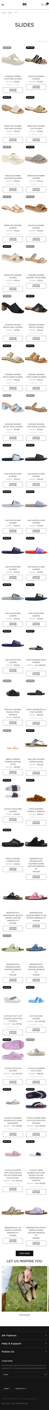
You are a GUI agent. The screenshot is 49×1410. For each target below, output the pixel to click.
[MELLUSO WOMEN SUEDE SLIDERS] (36, 742)
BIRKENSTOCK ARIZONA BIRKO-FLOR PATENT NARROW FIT (36, 915)
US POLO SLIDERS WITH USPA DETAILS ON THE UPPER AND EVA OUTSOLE (13, 1174)
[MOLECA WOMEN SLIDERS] (36, 59)
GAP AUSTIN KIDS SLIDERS (36, 614)
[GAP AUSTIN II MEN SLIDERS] (13, 457)
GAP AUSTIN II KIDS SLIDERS (36, 521)
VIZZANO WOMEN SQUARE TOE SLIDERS (36, 276)
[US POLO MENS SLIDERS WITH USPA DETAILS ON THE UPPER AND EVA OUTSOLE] (36, 1153)
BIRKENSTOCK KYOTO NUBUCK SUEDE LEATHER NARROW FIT (36, 1231)
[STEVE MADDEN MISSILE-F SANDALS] (36, 792)
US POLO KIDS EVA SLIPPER (13, 1069)
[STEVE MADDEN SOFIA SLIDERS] (36, 643)
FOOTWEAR (24, 1315)
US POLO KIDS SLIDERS (36, 1017)
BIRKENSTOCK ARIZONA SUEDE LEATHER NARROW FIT (12, 968)
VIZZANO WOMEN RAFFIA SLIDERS (36, 326)
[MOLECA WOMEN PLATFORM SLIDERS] (13, 159)
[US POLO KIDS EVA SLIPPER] (13, 1051)
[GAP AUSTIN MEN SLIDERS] (13, 503)
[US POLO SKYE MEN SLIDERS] (13, 792)
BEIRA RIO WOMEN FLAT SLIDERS (36, 127)
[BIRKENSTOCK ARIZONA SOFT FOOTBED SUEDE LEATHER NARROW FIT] (36, 842)
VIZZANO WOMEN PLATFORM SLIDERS (13, 77)
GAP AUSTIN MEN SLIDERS (13, 521)
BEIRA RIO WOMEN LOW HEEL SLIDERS (13, 127)
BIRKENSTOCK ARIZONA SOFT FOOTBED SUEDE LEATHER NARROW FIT (36, 863)
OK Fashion (9, 1335)
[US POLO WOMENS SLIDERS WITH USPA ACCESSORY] (13, 1101)
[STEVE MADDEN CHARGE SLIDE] (13, 842)
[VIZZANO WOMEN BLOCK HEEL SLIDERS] (13, 308)
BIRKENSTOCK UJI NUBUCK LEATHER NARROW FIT (13, 1230)
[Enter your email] (45, 1374)
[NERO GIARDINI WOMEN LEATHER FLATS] (13, 742)
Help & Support (11, 1343)
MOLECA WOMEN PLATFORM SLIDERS (13, 177)
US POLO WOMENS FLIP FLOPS (36, 1069)
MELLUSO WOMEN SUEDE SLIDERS (36, 760)
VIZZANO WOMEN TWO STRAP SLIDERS (36, 425)
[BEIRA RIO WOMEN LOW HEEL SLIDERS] (13, 109)
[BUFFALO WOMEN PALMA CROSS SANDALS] (13, 693)
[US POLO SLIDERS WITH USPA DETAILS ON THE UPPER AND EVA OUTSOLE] (13, 1153)
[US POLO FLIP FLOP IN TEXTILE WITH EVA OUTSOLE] (13, 999)
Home (4, 12)
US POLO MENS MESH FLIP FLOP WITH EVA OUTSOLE (36, 1120)
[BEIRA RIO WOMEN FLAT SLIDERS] (36, 109)
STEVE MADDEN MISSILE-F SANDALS (36, 810)
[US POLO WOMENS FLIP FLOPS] (36, 1051)
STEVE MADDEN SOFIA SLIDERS (36, 661)
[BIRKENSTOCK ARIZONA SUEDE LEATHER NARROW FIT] (13, 947)
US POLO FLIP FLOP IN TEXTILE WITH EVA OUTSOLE (13, 1018)
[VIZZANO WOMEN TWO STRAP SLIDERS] (36, 407)
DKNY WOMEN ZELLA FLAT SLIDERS (36, 710)
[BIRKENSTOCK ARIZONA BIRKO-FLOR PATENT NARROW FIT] (36, 896)
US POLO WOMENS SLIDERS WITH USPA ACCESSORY (13, 1120)
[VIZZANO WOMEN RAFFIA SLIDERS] (36, 308)
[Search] (42, 4)
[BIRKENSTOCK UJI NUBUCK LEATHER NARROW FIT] (13, 1211)
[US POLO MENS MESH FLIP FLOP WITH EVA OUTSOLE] (36, 1101)
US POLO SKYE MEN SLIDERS (13, 810)
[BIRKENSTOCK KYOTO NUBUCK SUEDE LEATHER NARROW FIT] (36, 1211)
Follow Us (8, 1351)
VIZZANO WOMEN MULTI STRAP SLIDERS (13, 375)
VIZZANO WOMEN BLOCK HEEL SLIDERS (13, 326)
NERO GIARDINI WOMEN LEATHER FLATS (13, 761)
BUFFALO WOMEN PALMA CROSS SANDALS (13, 712)
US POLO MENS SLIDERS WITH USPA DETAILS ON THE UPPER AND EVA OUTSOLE (36, 1175)
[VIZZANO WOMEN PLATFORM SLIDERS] (13, 59)
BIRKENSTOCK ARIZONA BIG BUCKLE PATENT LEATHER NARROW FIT (13, 917)
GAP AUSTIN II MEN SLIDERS (12, 475)
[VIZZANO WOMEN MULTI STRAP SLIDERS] (13, 358)
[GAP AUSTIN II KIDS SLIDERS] (36, 503)
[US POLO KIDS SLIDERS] (36, 999)
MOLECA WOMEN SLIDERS (36, 77)
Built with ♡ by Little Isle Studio (15, 1403)
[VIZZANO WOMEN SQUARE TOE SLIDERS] (36, 258)
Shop (10, 12)
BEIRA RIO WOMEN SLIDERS (36, 177)
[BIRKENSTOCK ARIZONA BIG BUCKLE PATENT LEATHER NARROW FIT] (13, 896)
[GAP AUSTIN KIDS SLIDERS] (36, 596)
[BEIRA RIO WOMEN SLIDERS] (36, 159)
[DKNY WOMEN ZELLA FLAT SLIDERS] (36, 693)
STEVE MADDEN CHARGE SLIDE (13, 859)
